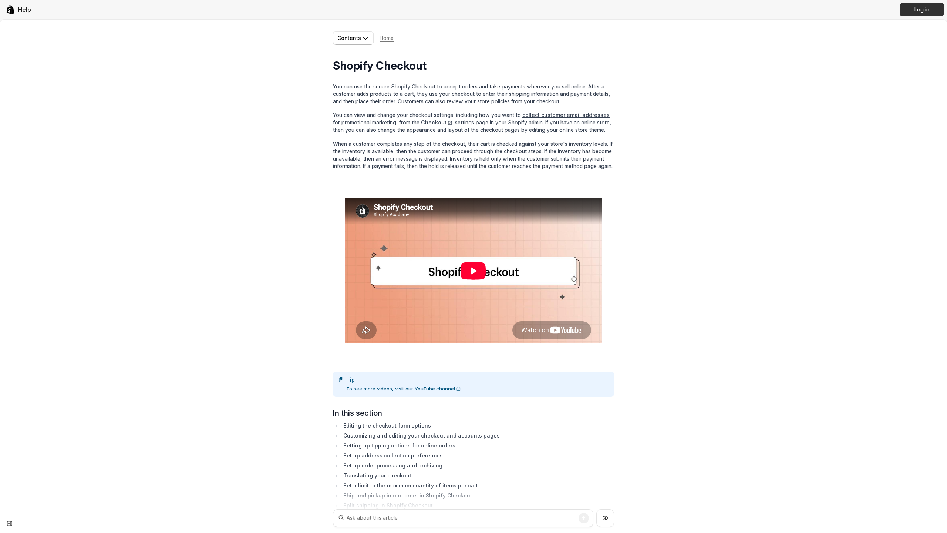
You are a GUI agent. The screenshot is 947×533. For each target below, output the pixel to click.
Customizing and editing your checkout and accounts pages (421, 435)
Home (387, 38)
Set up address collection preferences (393, 455)
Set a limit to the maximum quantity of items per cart (410, 485)
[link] (18, 9)
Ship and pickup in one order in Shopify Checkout (407, 495)
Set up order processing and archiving (392, 465)
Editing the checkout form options (387, 425)
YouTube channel (435, 389)
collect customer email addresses (566, 115)
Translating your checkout (377, 475)
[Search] (584, 518)
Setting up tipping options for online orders (399, 445)
